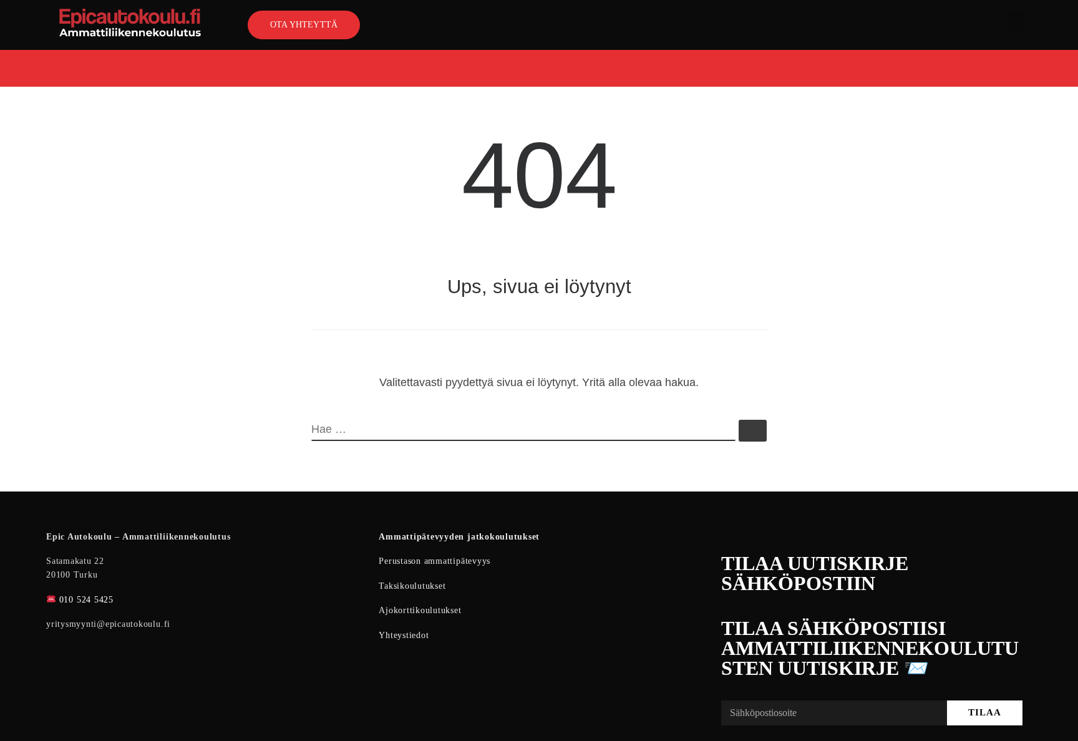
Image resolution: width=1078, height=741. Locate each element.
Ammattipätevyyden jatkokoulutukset (459, 536)
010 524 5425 (86, 599)
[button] (1016, 22)
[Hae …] (753, 431)
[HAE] (523, 430)
